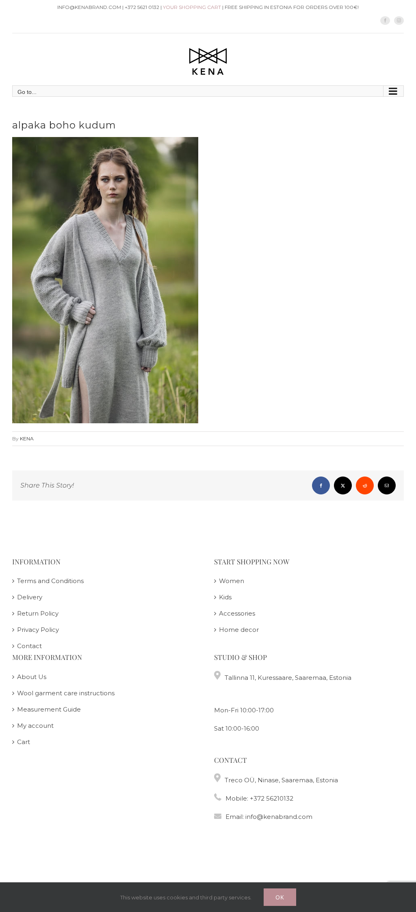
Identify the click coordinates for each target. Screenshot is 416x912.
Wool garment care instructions (66, 693)
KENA (27, 438)
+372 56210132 (271, 798)
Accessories (237, 613)
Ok (279, 897)
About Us (31, 677)
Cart (23, 742)
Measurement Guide (49, 709)
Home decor (239, 629)
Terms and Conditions (50, 581)
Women (231, 581)
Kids (225, 597)
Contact (29, 646)
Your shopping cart (192, 7)
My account (35, 725)
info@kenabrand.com (278, 817)
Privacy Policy (38, 629)
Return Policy (37, 613)
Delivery (29, 597)
